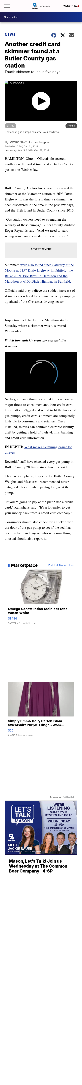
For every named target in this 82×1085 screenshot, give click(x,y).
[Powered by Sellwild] (68, 797)
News (10, 35)
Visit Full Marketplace (61, 565)
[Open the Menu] (6, 6)
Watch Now (70, 6)
